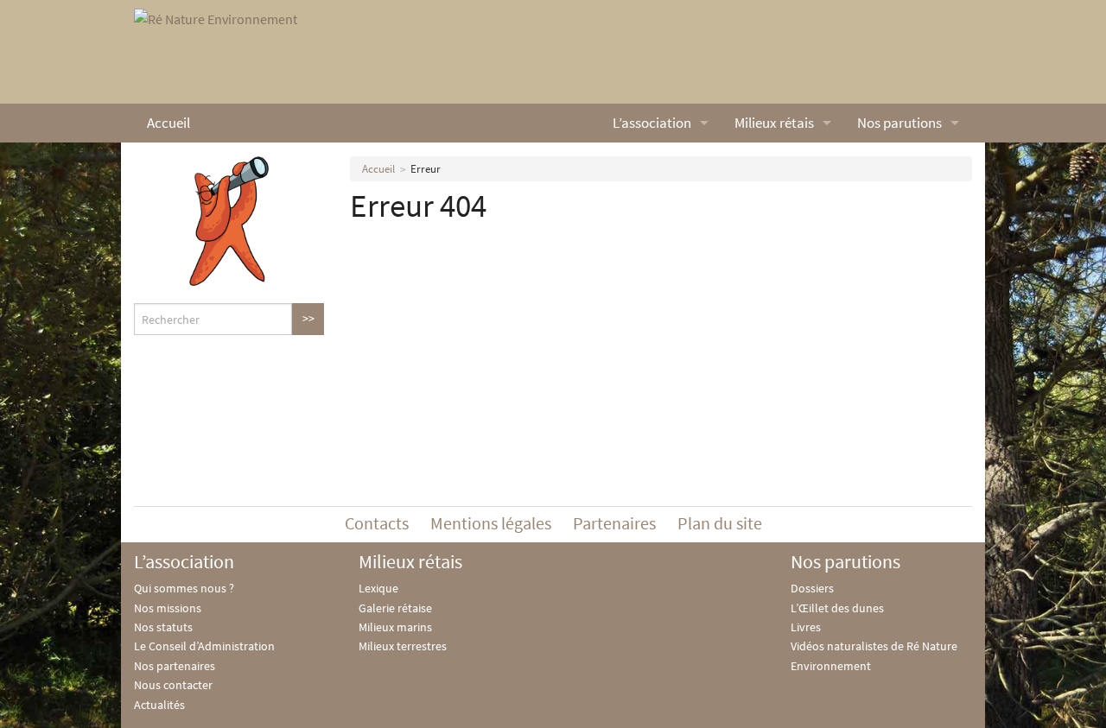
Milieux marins (395, 627)
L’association (652, 122)
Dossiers (812, 588)
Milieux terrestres (403, 646)
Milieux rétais (774, 122)
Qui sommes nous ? (184, 588)
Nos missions (167, 608)
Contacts (377, 523)
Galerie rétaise (395, 608)
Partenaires (614, 523)
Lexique (378, 588)
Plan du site (719, 523)
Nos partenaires (174, 666)
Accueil (168, 122)
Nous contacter (173, 685)
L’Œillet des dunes (837, 608)
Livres (806, 627)
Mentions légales (490, 523)
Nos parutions (899, 122)
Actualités (159, 704)
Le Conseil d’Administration (204, 646)
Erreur (425, 169)
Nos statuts (163, 627)
